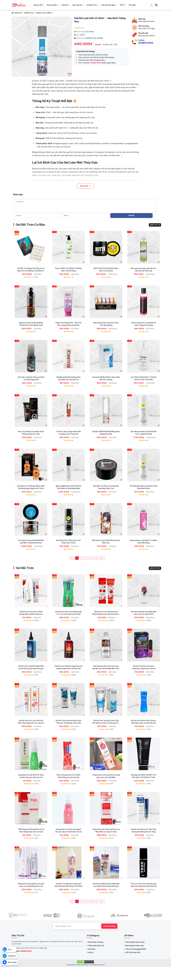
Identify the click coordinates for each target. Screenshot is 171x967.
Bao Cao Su (77, 5)
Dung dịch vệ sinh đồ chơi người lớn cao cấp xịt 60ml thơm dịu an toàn (68, 831)
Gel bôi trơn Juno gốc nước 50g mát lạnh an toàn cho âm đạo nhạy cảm (106, 722)
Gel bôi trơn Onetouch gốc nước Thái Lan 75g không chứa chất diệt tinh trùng (68, 722)
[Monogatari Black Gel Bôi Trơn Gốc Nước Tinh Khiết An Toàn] (143, 754)
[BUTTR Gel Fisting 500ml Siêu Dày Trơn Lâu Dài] (106, 247)
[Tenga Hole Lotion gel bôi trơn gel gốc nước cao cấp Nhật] (106, 754)
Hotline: (22, 951)
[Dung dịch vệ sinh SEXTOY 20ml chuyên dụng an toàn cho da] (31, 754)
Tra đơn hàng (109, 926)
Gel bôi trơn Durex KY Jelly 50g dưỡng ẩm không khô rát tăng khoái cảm (143, 831)
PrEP (122, 5)
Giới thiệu (91, 949)
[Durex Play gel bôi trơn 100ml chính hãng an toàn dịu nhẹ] (68, 754)
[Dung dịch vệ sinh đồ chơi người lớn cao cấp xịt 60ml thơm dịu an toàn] (68, 808)
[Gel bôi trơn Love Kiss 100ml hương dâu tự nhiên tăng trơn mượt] (31, 590)
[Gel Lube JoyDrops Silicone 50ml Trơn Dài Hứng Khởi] (31, 356)
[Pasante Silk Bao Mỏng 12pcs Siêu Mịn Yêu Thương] (106, 356)
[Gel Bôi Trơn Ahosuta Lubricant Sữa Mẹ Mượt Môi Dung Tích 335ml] (68, 863)
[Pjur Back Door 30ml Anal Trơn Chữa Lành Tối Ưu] (68, 519)
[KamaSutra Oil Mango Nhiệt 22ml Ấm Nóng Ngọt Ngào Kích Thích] (31, 465)
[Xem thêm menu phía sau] (151, 5)
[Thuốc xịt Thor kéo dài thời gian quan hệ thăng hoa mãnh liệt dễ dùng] (143, 863)
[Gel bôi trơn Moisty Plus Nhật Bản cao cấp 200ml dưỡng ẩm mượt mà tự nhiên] (106, 863)
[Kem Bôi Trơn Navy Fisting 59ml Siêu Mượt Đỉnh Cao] (106, 465)
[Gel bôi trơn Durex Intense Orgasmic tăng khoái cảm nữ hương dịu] (143, 645)
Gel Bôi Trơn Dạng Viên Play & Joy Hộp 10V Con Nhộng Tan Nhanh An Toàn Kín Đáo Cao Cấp (31, 270)
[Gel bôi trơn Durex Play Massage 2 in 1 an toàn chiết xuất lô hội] (68, 590)
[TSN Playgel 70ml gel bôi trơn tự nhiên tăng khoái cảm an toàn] (31, 808)
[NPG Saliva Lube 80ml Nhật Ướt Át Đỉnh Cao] (106, 519)
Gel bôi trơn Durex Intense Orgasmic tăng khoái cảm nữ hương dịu (143, 668)
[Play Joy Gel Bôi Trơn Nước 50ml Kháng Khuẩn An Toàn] (31, 410)
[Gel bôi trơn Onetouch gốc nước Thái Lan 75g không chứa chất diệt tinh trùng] (68, 699)
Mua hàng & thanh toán (135, 946)
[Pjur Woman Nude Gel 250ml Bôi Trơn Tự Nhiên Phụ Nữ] (143, 410)
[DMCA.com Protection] (85, 962)
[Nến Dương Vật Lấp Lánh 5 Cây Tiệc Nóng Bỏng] (106, 302)
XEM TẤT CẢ (155, 225)
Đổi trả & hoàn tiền (133, 952)
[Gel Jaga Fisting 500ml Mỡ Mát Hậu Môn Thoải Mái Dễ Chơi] (31, 519)
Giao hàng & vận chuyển (135, 942)
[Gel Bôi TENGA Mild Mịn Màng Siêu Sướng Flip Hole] (106, 410)
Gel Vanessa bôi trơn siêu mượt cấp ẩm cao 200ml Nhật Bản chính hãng (106, 668)
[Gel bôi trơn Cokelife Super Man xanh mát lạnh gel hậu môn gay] (31, 645)
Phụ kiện (132, 5)
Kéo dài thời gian (108, 5)
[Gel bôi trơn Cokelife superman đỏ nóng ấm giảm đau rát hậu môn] (68, 645)
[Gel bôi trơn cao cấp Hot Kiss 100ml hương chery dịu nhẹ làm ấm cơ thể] (106, 590)
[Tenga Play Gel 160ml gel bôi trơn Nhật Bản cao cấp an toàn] (106, 808)
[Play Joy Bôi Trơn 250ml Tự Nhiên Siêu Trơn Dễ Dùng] (68, 247)
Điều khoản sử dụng (95, 942)
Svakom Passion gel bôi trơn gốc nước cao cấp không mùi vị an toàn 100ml (31, 886)
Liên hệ (91, 952)
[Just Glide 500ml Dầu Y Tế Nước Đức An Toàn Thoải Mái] (143, 356)
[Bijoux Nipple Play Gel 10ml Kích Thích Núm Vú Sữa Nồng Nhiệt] (68, 465)
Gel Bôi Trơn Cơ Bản (94, 38)
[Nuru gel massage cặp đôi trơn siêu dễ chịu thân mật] (143, 247)
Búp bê (65, 5)
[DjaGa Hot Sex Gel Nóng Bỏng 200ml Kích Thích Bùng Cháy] (31, 302)
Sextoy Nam (52, 5)
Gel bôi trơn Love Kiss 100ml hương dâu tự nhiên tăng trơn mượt (31, 614)
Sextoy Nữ (38, 5)
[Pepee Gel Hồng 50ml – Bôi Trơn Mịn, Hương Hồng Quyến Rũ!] (68, 302)
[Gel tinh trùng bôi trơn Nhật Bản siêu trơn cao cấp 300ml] (143, 590)
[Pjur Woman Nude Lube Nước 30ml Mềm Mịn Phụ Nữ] (143, 465)
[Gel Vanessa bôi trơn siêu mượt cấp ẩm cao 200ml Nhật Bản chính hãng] (106, 645)
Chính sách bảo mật (96, 946)
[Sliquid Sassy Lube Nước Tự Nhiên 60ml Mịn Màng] (143, 519)
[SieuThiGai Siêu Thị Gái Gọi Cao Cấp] (19, 5)
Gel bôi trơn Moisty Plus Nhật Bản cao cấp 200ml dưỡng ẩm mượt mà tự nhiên (106, 886)
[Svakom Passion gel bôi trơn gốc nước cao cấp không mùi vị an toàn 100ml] (31, 863)
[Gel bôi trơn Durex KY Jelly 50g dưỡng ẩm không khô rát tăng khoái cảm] (143, 808)
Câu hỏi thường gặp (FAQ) (136, 949)
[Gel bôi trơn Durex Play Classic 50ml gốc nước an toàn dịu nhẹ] (143, 699)
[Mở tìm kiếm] (156, 5)
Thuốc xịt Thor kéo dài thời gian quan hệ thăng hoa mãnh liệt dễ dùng (143, 886)
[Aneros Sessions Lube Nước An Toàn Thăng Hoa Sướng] (143, 302)
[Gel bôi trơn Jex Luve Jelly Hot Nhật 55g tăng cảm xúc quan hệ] (31, 699)
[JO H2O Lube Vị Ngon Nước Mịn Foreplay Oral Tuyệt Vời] (68, 410)
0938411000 (145, 42)
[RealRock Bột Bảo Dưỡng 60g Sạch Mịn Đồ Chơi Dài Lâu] (68, 356)
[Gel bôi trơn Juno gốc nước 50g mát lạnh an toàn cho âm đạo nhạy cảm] (106, 699)
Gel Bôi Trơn (25, 568)
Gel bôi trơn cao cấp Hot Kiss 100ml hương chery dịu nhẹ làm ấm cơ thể (106, 614)
